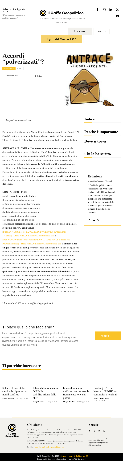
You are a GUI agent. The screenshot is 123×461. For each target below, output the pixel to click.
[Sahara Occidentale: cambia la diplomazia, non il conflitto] (16, 379)
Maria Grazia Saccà (101, 398)
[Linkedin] (110, 10)
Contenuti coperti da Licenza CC (74, 456)
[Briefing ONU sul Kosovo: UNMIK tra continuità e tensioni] (107, 379)
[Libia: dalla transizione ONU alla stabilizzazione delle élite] (46, 379)
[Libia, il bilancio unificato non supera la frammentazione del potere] (76, 379)
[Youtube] (117, 16)
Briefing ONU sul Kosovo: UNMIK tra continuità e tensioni (105, 391)
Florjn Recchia (8, 398)
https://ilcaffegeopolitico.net (100, 181)
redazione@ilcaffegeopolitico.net (49, 447)
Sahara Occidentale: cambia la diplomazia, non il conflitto (14, 391)
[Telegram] (54, 84)
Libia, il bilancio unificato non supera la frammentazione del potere (76, 392)
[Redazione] (32, 76)
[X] (117, 10)
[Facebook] (97, 10)
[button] (101, 31)
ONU (19, 68)
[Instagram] (104, 10)
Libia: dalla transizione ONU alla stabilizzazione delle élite (46, 392)
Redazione (38, 76)
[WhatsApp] (47, 84)
